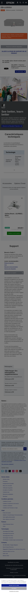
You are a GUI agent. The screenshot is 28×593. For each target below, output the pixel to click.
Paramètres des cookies (14, 591)
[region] (14, 585)
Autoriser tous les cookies (14, 585)
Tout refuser (14, 588)
